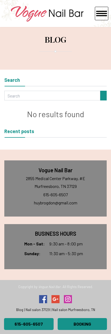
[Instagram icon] (68, 299)
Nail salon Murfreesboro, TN (73, 310)
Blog (19, 310)
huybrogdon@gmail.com (55, 202)
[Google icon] (55, 299)
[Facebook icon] (43, 299)
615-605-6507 (55, 194)
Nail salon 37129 (38, 310)
